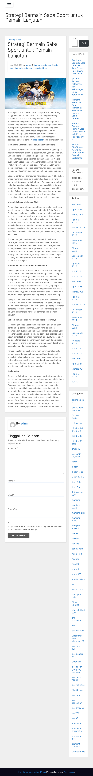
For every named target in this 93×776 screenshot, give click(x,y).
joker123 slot (78, 477)
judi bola (38, 65)
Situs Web (12, 509)
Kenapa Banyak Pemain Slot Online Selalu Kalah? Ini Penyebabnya (78, 131)
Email (11, 495)
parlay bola (77, 549)
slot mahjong (78, 685)
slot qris (76, 695)
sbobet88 (76, 574)
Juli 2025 (76, 271)
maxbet (75, 538)
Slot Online (77, 690)
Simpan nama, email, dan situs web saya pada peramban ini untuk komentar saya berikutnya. (35, 528)
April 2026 (77, 209)
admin (28, 65)
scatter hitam (78, 579)
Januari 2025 (78, 304)
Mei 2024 (76, 358)
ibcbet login (77, 472)
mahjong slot (78, 513)
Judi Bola (76, 482)
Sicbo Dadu (77, 589)
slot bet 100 (78, 630)
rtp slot (75, 564)
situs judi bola (41, 68)
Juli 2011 (76, 381)
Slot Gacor (77, 661)
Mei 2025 (76, 281)
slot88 (75, 718)
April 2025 (77, 286)
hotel (74, 461)
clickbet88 (77, 436)
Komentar (13, 448)
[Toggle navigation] (9, 4)
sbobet (75, 569)
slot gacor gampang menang (77, 669)
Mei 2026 (76, 204)
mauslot (76, 533)
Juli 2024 (76, 348)
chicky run (77, 423)
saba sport (48, 65)
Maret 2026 (77, 214)
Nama (11, 481)
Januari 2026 (78, 227)
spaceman (77, 723)
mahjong (76, 500)
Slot (74, 625)
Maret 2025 (77, 292)
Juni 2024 (77, 353)
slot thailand (78, 708)
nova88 (75, 543)
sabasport (28, 68)
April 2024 (77, 364)
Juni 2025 (77, 276)
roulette (76, 559)
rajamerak (77, 554)
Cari (74, 38)
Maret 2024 (77, 369)
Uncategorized (14, 39)
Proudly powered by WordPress (32, 772)
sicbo (74, 584)
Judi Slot (76, 487)
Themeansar (69, 772)
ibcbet (75, 467)
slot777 (75, 713)
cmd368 (76, 449)
